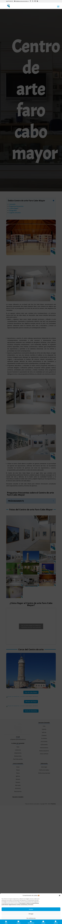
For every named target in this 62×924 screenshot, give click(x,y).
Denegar (31, 914)
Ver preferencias (31, 918)
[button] (59, 895)
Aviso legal (40, 921)
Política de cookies (23, 921)
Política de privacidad (32, 921)
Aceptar (31, 909)
